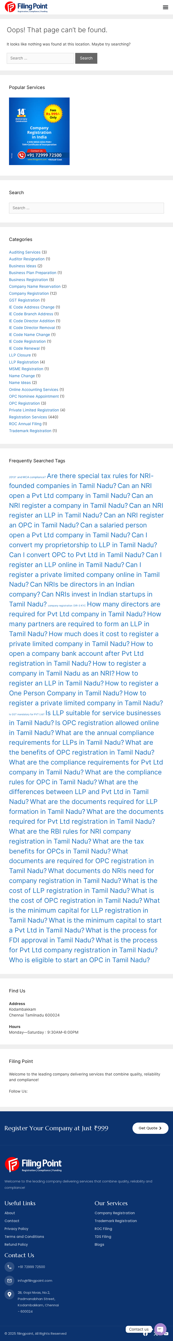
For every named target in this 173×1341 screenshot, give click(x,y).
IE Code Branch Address (31, 314)
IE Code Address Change (32, 307)
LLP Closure (20, 355)
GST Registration (24, 300)
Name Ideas (20, 382)
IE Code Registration (27, 341)
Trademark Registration (30, 431)
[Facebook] (145, 1333)
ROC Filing (103, 1228)
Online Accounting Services (33, 389)
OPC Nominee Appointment (34, 396)
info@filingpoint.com (35, 1280)
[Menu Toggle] (165, 7)
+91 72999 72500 (31, 1266)
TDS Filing (103, 1236)
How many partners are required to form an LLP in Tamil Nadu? (85, 624)
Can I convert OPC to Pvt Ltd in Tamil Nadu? (77, 555)
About (10, 1213)
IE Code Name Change (29, 334)
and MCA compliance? (31, 477)
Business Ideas (22, 266)
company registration (60, 605)
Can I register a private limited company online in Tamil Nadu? (84, 574)
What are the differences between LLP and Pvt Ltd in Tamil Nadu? (79, 792)
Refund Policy (16, 1244)
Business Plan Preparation (32, 272)
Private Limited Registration (34, 410)
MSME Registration (26, 369)
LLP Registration (24, 362)
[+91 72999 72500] (9, 1267)
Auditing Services (25, 252)
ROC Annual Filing (25, 424)
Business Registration (28, 279)
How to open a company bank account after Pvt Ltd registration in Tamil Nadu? (81, 653)
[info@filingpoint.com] (9, 1281)
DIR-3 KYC (79, 605)
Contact (12, 1220)
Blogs (99, 1244)
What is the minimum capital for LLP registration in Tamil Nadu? (84, 910)
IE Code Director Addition (32, 321)
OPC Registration (24, 403)
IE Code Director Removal (32, 327)
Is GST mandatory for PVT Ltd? (26, 714)
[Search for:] (41, 58)
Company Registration (29, 293)
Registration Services (28, 417)
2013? (12, 477)
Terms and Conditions (24, 1236)
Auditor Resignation (27, 259)
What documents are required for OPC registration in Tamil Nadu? (81, 861)
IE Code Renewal (24, 348)
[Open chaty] (160, 1329)
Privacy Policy (16, 1228)
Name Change (22, 376)
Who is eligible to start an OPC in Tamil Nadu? (79, 960)
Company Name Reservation (35, 286)
